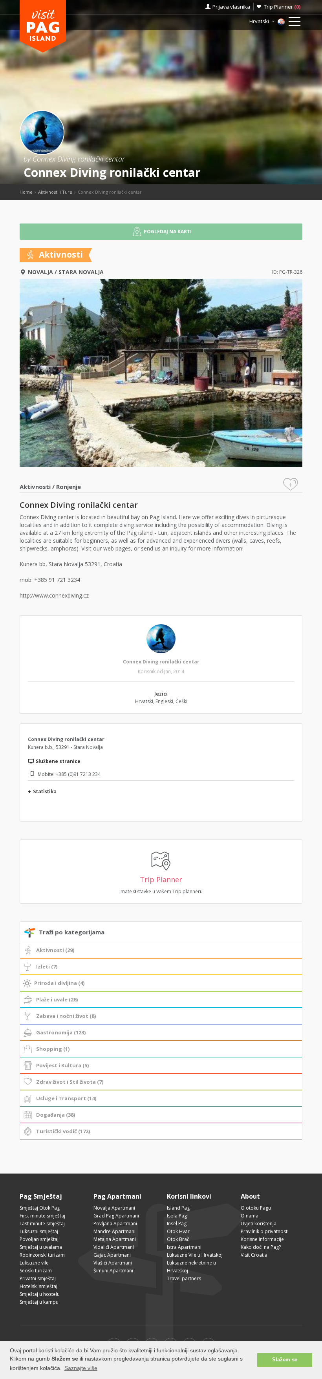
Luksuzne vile (34, 1262)
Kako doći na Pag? (261, 1247)
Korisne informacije (262, 1239)
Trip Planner (282, 6)
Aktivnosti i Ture (55, 192)
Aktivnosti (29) (55, 950)
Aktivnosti (35, 487)
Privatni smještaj (38, 1278)
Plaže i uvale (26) (57, 999)
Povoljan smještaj (39, 1239)
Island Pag (178, 1208)
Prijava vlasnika (231, 6)
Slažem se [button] (284, 1360)
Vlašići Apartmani (112, 1262)
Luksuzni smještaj (39, 1231)
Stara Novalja (81, 272)
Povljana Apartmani (115, 1223)
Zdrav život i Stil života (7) (69, 1081)
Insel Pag (177, 1223)
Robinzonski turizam (42, 1255)
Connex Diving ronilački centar (161, 661)
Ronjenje (68, 487)
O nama (249, 1215)
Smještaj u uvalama (41, 1247)
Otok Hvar (178, 1231)
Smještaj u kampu (39, 1302)
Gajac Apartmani (112, 1255)
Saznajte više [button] (80, 1368)
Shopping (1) (53, 1048)
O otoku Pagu (256, 1208)
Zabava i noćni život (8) (66, 1015)
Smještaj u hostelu (40, 1294)
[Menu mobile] (294, 23)
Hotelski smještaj (38, 1286)
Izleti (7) (46, 966)
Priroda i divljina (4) (59, 983)
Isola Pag (177, 1215)
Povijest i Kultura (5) (62, 1065)
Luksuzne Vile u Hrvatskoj (195, 1255)
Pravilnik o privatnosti (265, 1231)
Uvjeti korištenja (258, 1223)
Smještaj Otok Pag (40, 1208)
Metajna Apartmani (114, 1239)
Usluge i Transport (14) (66, 1098)
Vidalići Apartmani (113, 1247)
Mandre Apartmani (114, 1231)
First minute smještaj (42, 1215)
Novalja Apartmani (114, 1208)
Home (26, 192)
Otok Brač (178, 1239)
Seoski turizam (36, 1270)
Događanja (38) (55, 1114)
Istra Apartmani (184, 1247)
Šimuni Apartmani (113, 1270)
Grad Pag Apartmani (116, 1215)
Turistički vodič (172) (63, 1131)
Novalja (40, 272)
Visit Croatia (254, 1255)
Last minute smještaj (42, 1223)
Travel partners (184, 1278)
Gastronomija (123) (61, 1032)
